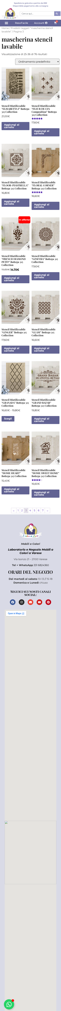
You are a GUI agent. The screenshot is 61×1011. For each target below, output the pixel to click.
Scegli (8, 418)
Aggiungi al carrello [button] (11, 126)
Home (5, 28)
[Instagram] (21, 602)
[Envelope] (30, 602)
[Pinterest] (48, 602)
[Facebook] (12, 602)
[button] (6, 23)
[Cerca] (57, 13)
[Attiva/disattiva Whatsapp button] (9, 1004)
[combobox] (37, 13)
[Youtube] (39, 602)
